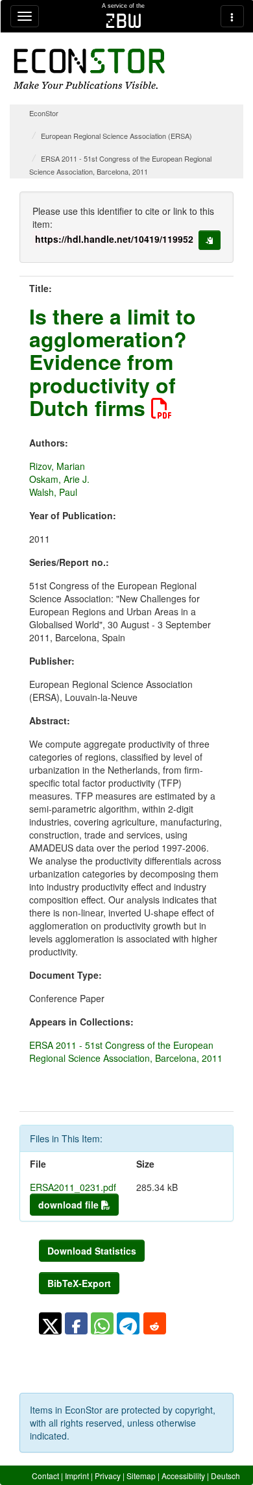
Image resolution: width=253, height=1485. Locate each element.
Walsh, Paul (53, 491)
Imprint (77, 1475)
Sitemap (141, 1475)
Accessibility (183, 1475)
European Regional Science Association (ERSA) (116, 135)
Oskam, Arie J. (59, 478)
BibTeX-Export (79, 1283)
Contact (45, 1475)
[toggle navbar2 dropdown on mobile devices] (232, 16)
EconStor (43, 113)
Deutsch (225, 1475)
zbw (123, 20)
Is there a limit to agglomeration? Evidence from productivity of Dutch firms (112, 362)
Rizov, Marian (57, 466)
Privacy (108, 1475)
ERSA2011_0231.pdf (73, 1187)
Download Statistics (91, 1250)
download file (69, 1204)
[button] (50, 1323)
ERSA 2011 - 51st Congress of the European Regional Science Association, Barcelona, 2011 (126, 1051)
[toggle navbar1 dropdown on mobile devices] (24, 16)
